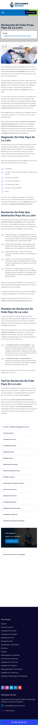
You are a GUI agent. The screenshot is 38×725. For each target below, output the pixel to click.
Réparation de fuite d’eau (9, 662)
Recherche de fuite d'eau (9, 658)
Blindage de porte (7, 641)
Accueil (4, 33)
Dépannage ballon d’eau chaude (11, 669)
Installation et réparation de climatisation (14, 676)
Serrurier (4, 624)
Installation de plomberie (9, 665)
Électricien (4, 648)
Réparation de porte (7, 638)
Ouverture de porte (7, 627)
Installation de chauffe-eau (9, 672)
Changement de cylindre (9, 634)
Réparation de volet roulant (10, 644)
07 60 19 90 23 (9, 710)
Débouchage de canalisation (10, 655)
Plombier (4, 651)
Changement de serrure (8, 631)
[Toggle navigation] (3, 12)
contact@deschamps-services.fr (15, 705)
